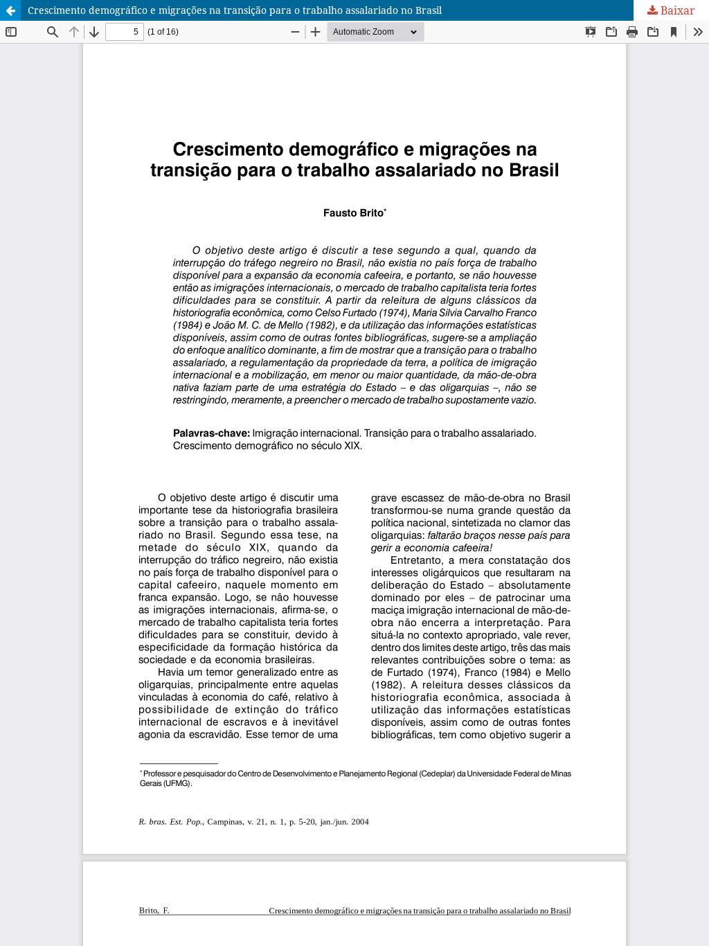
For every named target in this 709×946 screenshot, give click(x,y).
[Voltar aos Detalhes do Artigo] (10, 10)
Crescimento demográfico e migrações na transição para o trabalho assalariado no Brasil (235, 10)
